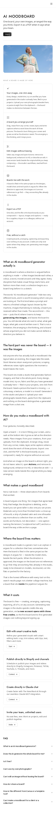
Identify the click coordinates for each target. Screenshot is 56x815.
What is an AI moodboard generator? (28, 746)
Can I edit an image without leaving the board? (28, 776)
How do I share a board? (28, 784)
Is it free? (28, 761)
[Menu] (51, 3)
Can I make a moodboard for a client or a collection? (28, 801)
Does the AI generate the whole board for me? (28, 753)
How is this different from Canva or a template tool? (28, 792)
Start (10, 646)
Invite (11, 724)
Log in (7, 34)
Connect (12, 674)
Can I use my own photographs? (28, 769)
